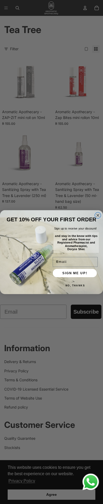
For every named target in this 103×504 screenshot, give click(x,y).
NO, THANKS (75, 285)
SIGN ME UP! (74, 272)
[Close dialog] (98, 215)
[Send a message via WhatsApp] (90, 482)
